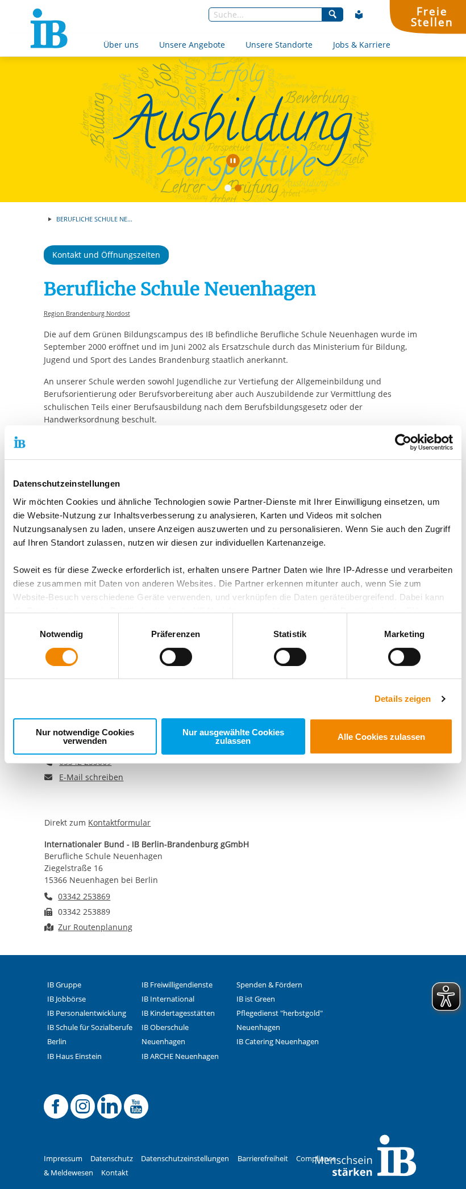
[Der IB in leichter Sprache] (359, 15)
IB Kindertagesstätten (178, 1013)
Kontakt (114, 1173)
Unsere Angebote (192, 44)
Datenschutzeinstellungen (185, 1158)
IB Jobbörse (66, 999)
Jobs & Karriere (361, 44)
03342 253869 (84, 896)
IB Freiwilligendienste (177, 985)
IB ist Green (255, 999)
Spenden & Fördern (269, 985)
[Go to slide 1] (230, 190)
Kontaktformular (119, 822)
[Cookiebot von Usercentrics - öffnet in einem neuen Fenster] (403, 442)
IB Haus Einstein (74, 1056)
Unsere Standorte (279, 44)
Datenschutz (111, 1158)
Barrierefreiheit (263, 1158)
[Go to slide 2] (240, 190)
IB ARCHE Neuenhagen (180, 1056)
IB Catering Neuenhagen (277, 1041)
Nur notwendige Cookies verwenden (85, 736)
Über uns (121, 44)
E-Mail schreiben (91, 777)
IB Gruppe (64, 985)
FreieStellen (432, 16)
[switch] (176, 657)
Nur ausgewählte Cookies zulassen (233, 736)
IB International (168, 999)
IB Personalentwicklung (86, 1013)
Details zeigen (403, 699)
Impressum (63, 1158)
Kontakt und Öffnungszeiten (106, 254)
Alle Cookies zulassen (381, 737)
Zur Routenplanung (95, 927)
